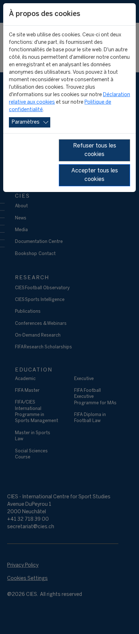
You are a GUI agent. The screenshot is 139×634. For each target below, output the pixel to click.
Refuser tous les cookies (94, 150)
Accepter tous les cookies (94, 175)
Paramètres (26, 122)
